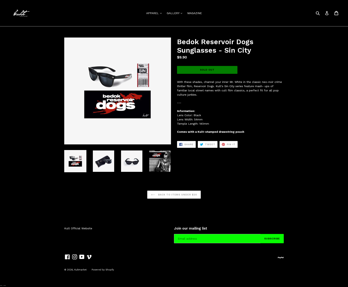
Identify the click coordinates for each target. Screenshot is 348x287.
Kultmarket (80, 269)
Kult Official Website (78, 228)
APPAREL (155, 13)
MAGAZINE (194, 13)
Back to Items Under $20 (177, 194)
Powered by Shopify (103, 269)
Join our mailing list (190, 228)
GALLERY (175, 13)
